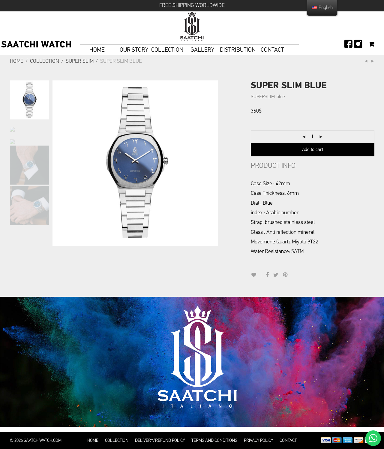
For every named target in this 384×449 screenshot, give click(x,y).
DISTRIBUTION (238, 50)
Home (16, 61)
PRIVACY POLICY (258, 440)
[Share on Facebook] (267, 275)
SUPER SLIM (80, 61)
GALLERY (202, 50)
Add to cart (312, 149)
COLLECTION (167, 50)
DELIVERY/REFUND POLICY (160, 440)
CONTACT (272, 50)
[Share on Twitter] (275, 275)
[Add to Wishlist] (256, 275)
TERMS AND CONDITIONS (214, 440)
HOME (97, 50)
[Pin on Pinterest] (285, 275)
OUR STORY (134, 50)
